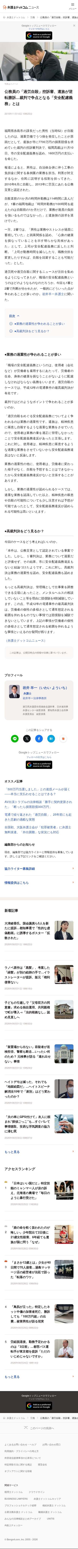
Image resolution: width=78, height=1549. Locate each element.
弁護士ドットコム (16, 17)
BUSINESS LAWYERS (16, 1498)
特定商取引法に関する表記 (18, 1464)
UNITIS (50, 1518)
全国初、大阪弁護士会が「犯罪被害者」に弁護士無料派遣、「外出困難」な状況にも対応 (38, 829)
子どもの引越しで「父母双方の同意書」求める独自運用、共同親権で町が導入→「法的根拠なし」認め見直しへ (27, 1009)
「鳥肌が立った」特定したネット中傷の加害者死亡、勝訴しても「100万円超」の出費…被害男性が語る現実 (30, 1313)
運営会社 (42, 1464)
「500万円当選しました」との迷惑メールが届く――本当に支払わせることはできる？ (37, 791)
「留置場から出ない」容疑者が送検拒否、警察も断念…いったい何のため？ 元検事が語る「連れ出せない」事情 (28, 1054)
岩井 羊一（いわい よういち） (46, 690)
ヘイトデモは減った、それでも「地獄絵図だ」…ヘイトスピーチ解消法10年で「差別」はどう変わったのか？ (27, 1089)
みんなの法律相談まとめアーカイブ (23, 1518)
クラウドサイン (37, 1491)
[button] (63, 738)
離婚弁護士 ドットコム (50, 1511)
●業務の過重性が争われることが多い (39, 324)
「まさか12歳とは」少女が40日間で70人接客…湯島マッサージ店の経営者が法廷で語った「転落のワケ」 (31, 1269)
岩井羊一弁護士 (53, 294)
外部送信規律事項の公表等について (23, 1457)
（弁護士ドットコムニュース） (26, 640)
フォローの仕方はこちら (39, 29)
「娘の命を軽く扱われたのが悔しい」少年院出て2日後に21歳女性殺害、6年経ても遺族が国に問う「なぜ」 (30, 1234)
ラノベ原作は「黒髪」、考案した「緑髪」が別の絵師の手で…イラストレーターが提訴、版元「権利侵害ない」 (27, 974)
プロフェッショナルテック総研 (20, 1505)
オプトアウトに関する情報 (18, 1471)
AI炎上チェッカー (14, 1525)
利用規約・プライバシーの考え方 (22, 1451)
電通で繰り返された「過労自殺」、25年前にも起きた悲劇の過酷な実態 (38, 817)
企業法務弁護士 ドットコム (18, 1511)
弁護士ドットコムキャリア (47, 1498)
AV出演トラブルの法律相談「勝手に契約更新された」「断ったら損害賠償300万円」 (38, 804)
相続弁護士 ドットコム (54, 1505)
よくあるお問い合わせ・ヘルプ (20, 1444)
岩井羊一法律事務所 (35, 698)
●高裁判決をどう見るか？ (32, 331)
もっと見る (12, 1152)
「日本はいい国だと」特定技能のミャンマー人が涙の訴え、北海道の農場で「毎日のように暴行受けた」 (30, 1190)
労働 (32, 17)
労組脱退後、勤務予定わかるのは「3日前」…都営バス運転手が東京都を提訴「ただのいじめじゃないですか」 (30, 1348)
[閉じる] (74, 25)
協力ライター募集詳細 (20, 868)
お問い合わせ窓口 (51, 1444)
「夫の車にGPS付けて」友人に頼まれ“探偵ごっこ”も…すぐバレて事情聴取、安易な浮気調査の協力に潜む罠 (27, 1124)
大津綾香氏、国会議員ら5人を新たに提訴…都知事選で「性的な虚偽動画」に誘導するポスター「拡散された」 (27, 930)
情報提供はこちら (17, 882)
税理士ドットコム (14, 1491)
